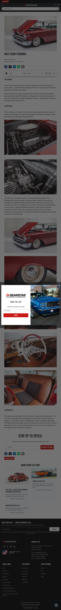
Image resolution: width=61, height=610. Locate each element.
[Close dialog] (58, 287)
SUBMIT (16, 315)
